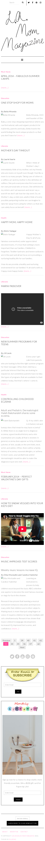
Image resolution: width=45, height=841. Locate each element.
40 (28, 640)
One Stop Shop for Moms (17, 102)
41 (34, 640)
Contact (24, 831)
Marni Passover (11, 286)
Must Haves (6, 72)
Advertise (14, 831)
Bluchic (12, 839)
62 (38, 644)
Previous (6, 640)
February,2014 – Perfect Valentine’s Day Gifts (16, 478)
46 (24, 644)
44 (12, 644)
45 (18, 644)
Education (5, 98)
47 (30, 644)
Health (3, 218)
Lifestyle (4, 146)
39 (22, 640)
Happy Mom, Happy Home (17, 222)
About (5, 831)
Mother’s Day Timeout (15, 150)
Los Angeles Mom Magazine (23, 836)
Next (22, 647)
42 (40, 640)
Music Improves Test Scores (19, 561)
